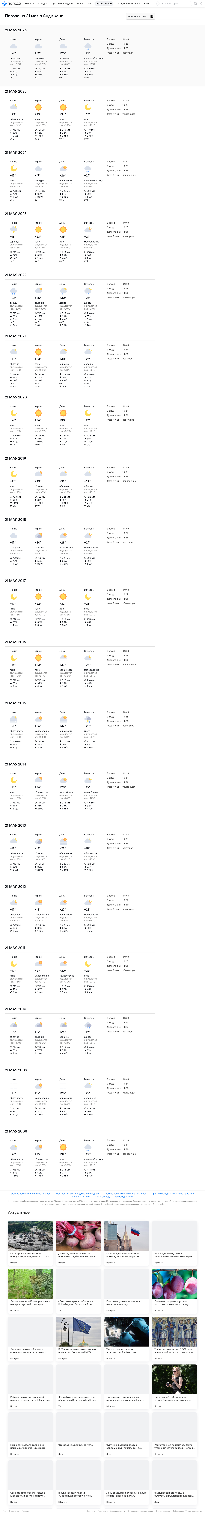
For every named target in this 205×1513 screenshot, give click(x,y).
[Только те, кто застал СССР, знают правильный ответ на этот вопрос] (174, 1339)
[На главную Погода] (14, 3)
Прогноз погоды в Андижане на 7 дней (125, 1193)
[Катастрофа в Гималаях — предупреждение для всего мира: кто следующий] (30, 1243)
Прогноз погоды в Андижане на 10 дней (173, 1193)
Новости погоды (81, 1196)
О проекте (91, 1511)
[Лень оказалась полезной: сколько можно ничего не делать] (126, 1482)
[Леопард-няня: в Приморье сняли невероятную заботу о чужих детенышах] (30, 1291)
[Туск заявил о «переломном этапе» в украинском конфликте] (126, 1386)
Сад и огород (102, 1196)
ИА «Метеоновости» (193, 1511)
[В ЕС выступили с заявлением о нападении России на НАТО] (78, 1339)
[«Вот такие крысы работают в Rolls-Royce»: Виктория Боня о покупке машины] (78, 1291)
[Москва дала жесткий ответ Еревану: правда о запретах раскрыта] (126, 1243)
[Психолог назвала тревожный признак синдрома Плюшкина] (30, 1434)
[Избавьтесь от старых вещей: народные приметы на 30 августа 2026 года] (30, 1386)
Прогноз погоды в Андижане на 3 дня (30, 1193)
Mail (4, 1511)
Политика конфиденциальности (111, 1511)
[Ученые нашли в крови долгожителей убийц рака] (126, 1339)
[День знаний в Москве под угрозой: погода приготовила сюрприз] (174, 1386)
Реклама (25, 1511)
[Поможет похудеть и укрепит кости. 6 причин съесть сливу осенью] (174, 1291)
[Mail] (4, 3)
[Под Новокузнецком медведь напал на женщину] (126, 1291)
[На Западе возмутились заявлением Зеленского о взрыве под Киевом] (174, 1243)
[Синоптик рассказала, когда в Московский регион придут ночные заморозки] (30, 1482)
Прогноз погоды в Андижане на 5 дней (77, 1193)
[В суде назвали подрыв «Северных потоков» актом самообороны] (78, 1482)
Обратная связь (163, 1511)
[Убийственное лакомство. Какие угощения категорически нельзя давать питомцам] (174, 1434)
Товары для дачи (124, 1196)
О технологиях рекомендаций (140, 1511)
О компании (14, 1511)
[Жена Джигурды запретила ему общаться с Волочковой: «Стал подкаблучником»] (78, 1386)
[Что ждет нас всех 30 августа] (78, 1434)
